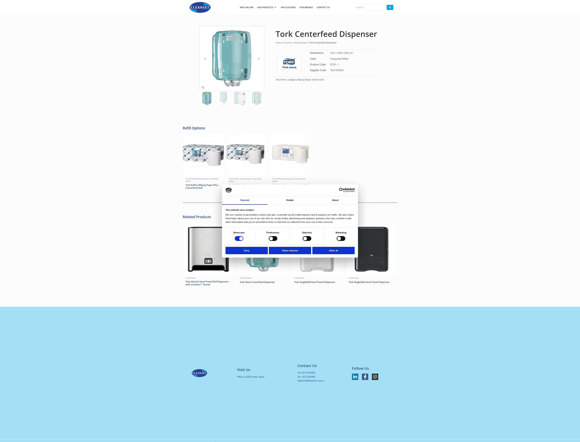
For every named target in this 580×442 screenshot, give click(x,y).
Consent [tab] (244, 200)
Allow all (333, 250)
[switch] (273, 238)
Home (279, 42)
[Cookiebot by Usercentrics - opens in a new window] (341, 190)
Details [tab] (290, 200)
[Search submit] (390, 7)
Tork (321, 79)
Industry (288, 42)
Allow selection (290, 250)
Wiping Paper (301, 42)
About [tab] (335, 200)
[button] (205, 58)
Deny (246, 250)
